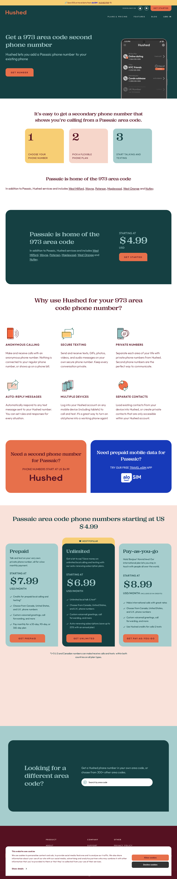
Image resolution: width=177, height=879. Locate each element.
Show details (18, 869)
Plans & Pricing (118, 17)
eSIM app (131, 466)
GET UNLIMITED (84, 638)
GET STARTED (161, 8)
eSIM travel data (93, 711)
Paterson (100, 188)
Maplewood (114, 188)
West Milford (76, 188)
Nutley (149, 188)
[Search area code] (85, 782)
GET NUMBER (19, 72)
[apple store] (140, 8)
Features (139, 17)
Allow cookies (150, 857)
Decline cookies (150, 865)
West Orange (131, 188)
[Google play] (146, 8)
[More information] (88, 2)
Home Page (46, 466)
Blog (154, 17)
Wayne (89, 188)
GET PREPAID (27, 638)
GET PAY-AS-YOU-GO (141, 638)
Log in (168, 17)
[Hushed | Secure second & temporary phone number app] (16, 12)
